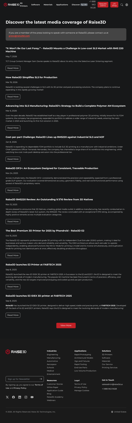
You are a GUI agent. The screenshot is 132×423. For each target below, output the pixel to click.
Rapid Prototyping (82, 354)
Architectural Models (83, 358)
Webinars (51, 400)
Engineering (52, 354)
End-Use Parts (80, 367)
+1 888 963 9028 (90, 4)
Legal (77, 380)
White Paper (52, 387)
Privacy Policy (20, 388)
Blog (49, 394)
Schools (50, 367)
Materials (106, 361)
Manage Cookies (81, 390)
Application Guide (55, 390)
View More (66, 325)
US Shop (114, 5)
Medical (50, 371)
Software (106, 358)
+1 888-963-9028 (109, 389)
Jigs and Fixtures (82, 361)
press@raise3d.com (19, 36)
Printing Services (109, 367)
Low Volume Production (85, 371)
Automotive (52, 361)
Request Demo (103, 5)
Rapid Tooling (80, 364)
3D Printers (107, 354)
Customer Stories (55, 384)
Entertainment (53, 374)
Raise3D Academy (55, 397)
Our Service (107, 364)
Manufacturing (53, 358)
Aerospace (51, 364)
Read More (13, 68)
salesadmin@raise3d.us (112, 384)
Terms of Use (80, 384)
